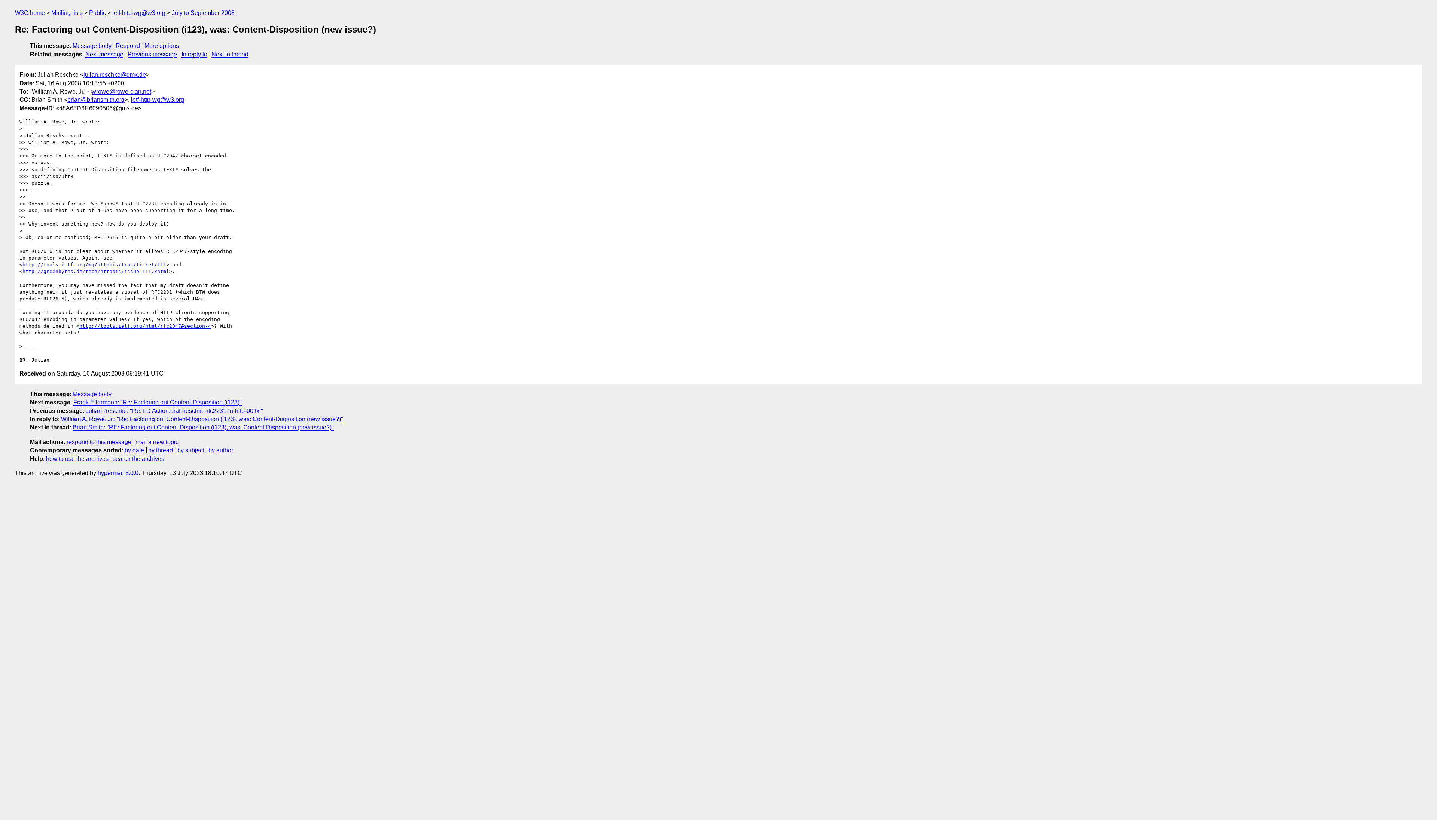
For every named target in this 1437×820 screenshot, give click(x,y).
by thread (160, 450)
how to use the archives (77, 459)
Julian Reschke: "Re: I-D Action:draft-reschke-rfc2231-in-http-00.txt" (174, 411)
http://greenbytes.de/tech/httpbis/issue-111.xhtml (95, 271)
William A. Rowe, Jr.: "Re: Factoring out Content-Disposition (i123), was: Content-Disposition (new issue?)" (202, 419)
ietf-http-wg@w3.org (138, 13)
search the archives (138, 459)
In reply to (194, 54)
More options (161, 46)
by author (220, 450)
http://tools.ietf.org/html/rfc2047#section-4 (145, 326)
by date (134, 450)
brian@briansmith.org (96, 100)
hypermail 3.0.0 (118, 473)
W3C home (30, 13)
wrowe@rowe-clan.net (121, 91)
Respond (128, 46)
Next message (104, 54)
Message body (92, 46)
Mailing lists (67, 13)
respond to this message (99, 442)
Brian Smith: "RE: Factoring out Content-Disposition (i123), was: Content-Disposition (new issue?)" (203, 427)
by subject (190, 450)
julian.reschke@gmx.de (114, 74)
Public (97, 13)
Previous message (152, 54)
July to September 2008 (203, 13)
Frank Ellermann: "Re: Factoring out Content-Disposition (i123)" (157, 402)
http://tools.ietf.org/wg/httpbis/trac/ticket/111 (94, 264)
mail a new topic (157, 442)
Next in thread (229, 54)
